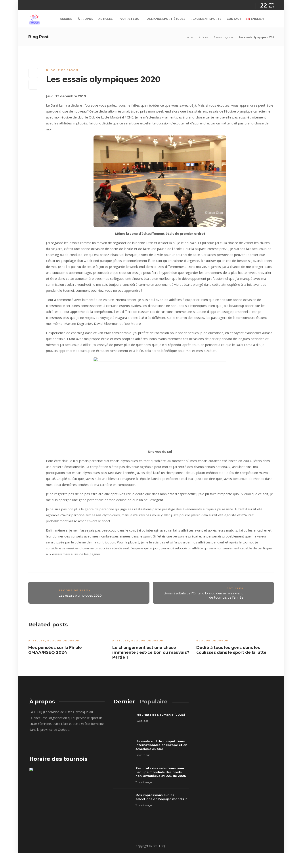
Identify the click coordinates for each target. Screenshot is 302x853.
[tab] (124, 701)
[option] (67, 645)
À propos (85, 19)
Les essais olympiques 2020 (80, 595)
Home (189, 37)
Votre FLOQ (130, 19)
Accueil (66, 19)
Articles (105, 19)
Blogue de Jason (223, 37)
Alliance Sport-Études (166, 19)
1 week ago (142, 720)
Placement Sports (206, 19)
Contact (234, 19)
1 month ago (143, 755)
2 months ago (144, 782)
